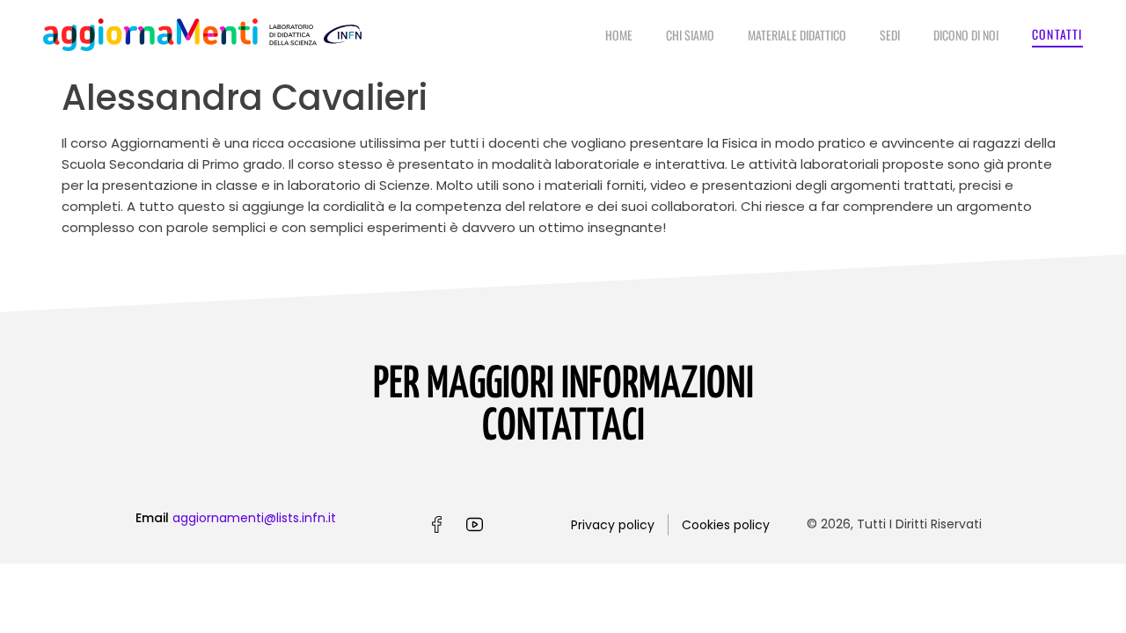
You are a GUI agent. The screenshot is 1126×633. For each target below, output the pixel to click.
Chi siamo (690, 34)
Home (618, 34)
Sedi (890, 34)
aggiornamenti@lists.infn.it (254, 518)
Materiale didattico (797, 34)
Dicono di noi (965, 34)
